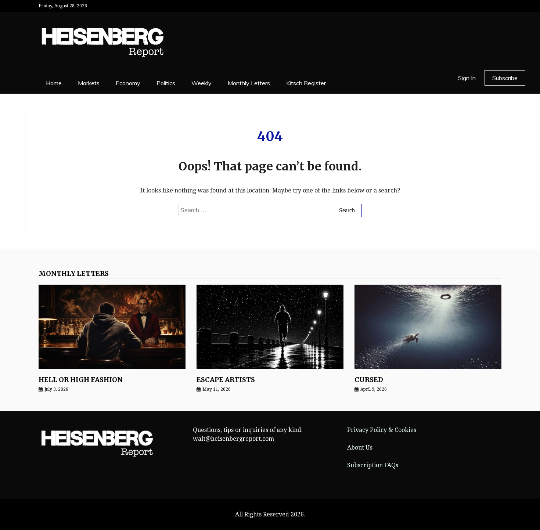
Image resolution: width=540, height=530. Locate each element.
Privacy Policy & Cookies (381, 429)
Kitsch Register (306, 83)
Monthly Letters (249, 83)
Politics (165, 83)
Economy (128, 83)
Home (54, 83)
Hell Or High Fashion (81, 379)
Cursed (368, 379)
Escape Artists (226, 379)
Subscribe (505, 78)
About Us (359, 447)
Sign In (467, 78)
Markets (89, 83)
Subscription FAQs (372, 465)
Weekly (201, 83)
